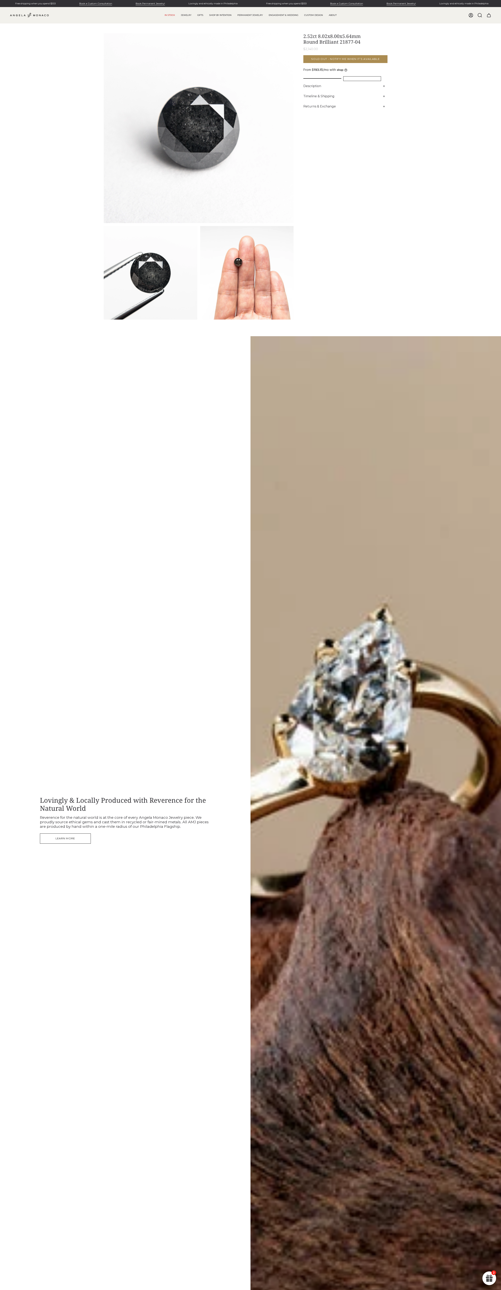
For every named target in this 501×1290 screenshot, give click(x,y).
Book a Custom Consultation (95, 3)
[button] (186, 15)
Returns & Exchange (319, 106)
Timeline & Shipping (318, 96)
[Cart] (488, 15)
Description (312, 86)
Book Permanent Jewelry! (150, 3)
